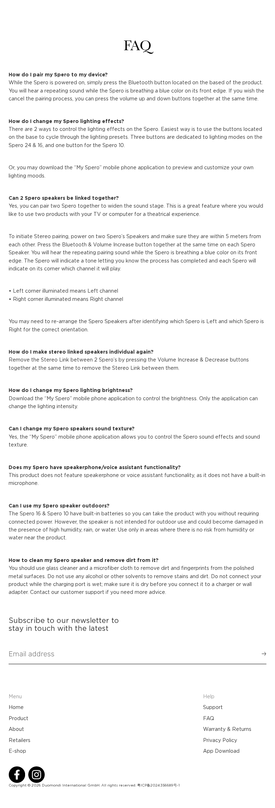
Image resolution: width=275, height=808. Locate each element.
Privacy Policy (220, 740)
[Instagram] (36, 774)
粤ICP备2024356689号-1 (158, 785)
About (16, 729)
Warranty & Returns (227, 729)
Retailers (19, 740)
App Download (221, 751)
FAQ (208, 718)
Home (16, 707)
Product (18, 718)
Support (213, 707)
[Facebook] (17, 774)
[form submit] (260, 654)
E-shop (17, 751)
